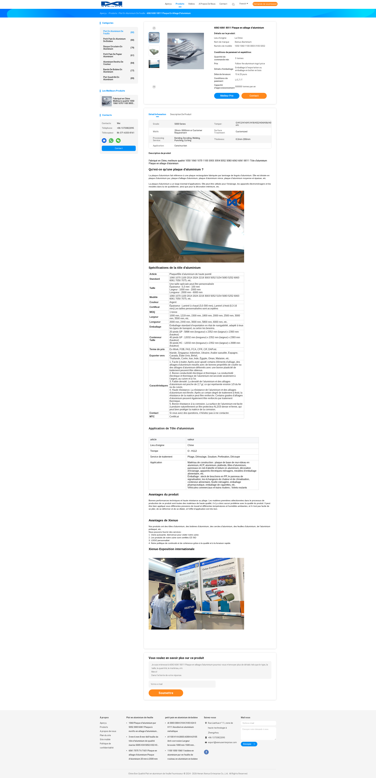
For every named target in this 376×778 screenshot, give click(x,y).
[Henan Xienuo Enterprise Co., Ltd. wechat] (118, 140)
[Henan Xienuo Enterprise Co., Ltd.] (111, 4)
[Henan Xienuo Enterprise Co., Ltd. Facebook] (206, 752)
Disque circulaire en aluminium (118, 47)
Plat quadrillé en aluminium (118, 78)
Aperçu (103, 723)
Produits (104, 727)
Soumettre (166, 693)
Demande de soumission (265, 4)
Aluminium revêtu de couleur (118, 63)
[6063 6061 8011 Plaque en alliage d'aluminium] (185, 51)
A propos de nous (108, 731)
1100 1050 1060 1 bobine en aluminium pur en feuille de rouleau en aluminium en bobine (182, 754)
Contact (119, 148)
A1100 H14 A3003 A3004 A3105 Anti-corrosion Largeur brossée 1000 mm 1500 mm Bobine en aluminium (182, 741)
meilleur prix (226, 95)
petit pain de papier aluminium (118, 55)
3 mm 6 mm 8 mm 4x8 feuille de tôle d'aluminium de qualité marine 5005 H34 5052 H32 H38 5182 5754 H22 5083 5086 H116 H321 (143, 741)
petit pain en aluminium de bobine (118, 40)
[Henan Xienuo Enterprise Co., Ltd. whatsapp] (111, 140)
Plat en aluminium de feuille (118, 32)
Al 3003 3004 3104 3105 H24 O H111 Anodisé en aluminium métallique (181, 727)
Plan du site (105, 735)
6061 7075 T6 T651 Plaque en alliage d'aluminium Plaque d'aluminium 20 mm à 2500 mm (143, 754)
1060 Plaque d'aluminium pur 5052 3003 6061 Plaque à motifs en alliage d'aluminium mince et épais (143, 727)
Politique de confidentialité (107, 745)
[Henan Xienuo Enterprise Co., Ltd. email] (104, 140)
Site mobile (105, 739)
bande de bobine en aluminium (118, 70)
